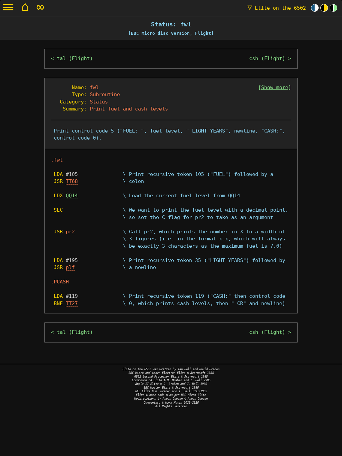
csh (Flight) (267, 58)
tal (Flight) (75, 58)
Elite (276, 8)
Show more (274, 87)
